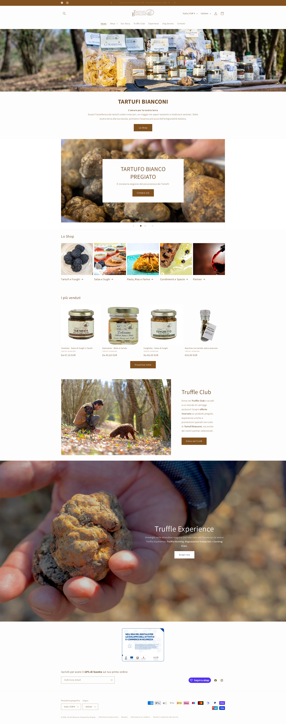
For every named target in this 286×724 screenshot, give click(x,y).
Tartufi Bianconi (73, 717)
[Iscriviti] (111, 680)
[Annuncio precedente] (111, 3)
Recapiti (124, 717)
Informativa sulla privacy (108, 717)
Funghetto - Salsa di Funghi (156, 348)
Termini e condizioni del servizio (165, 717)
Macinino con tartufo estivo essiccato (201, 348)
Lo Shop (143, 127)
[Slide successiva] (152, 226)
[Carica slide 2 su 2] (145, 226)
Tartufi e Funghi (70, 279)
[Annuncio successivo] (174, 3)
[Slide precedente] (133, 226)
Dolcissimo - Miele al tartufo (114, 348)
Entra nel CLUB (194, 441)
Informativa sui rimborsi (140, 717)
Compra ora (143, 192)
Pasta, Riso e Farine (138, 279)
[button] (64, 13)
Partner (197, 279)
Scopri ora (184, 554)
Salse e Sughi (102, 279)
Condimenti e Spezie (172, 279)
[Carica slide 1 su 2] (141, 226)
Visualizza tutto (143, 364)
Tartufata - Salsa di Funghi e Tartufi (77, 348)
